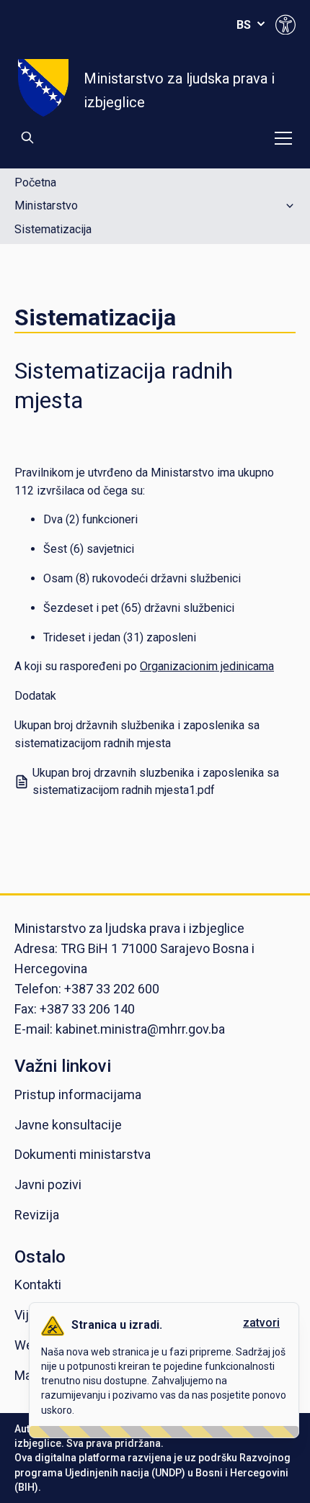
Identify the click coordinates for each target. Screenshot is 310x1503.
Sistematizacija (53, 229)
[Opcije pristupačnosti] (285, 24)
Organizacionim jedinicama (207, 666)
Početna (35, 183)
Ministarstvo (46, 205)
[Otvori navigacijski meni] (283, 138)
